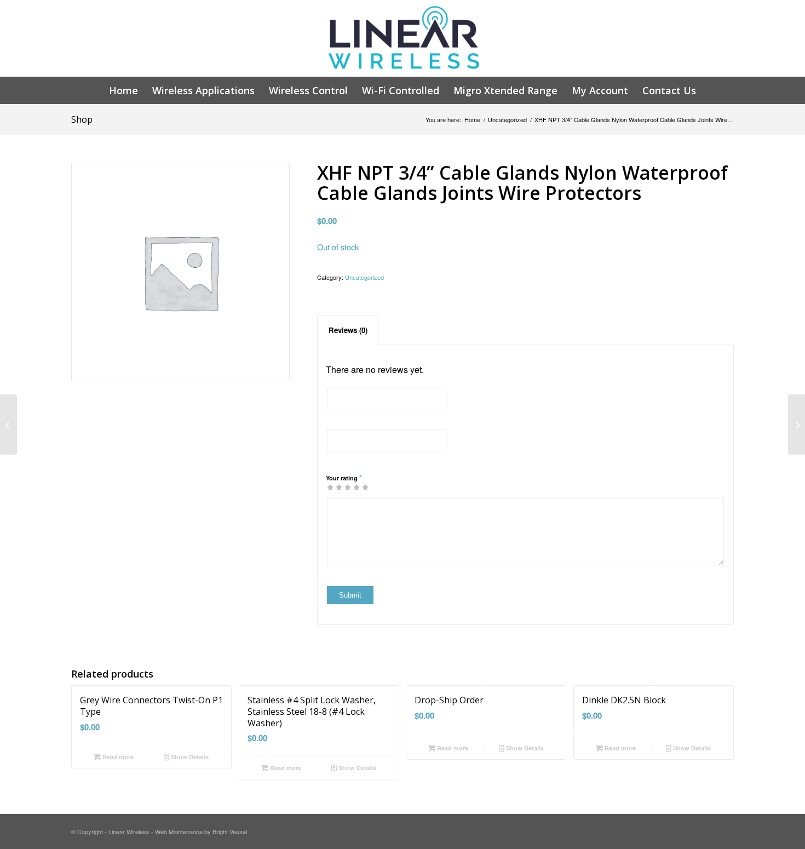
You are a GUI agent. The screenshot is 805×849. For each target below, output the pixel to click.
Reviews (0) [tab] (348, 330)
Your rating (344, 477)
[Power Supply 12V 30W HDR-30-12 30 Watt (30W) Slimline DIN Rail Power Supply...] (796, 424)
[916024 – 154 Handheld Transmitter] (8, 424)
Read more (117, 757)
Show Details (189, 757)
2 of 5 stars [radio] (334, 487)
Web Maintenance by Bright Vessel (201, 831)
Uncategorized (507, 120)
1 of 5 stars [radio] (330, 487)
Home (472, 120)
